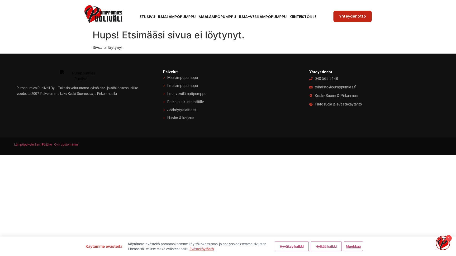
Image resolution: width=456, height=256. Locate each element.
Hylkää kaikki (326, 246)
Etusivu (147, 16)
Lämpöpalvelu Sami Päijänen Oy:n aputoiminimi (46, 144)
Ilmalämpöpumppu (177, 16)
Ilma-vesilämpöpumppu (263, 16)
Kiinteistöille (303, 16)
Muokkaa (353, 246)
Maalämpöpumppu (217, 16)
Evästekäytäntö (202, 249)
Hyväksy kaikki (292, 246)
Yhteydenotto (352, 16)
